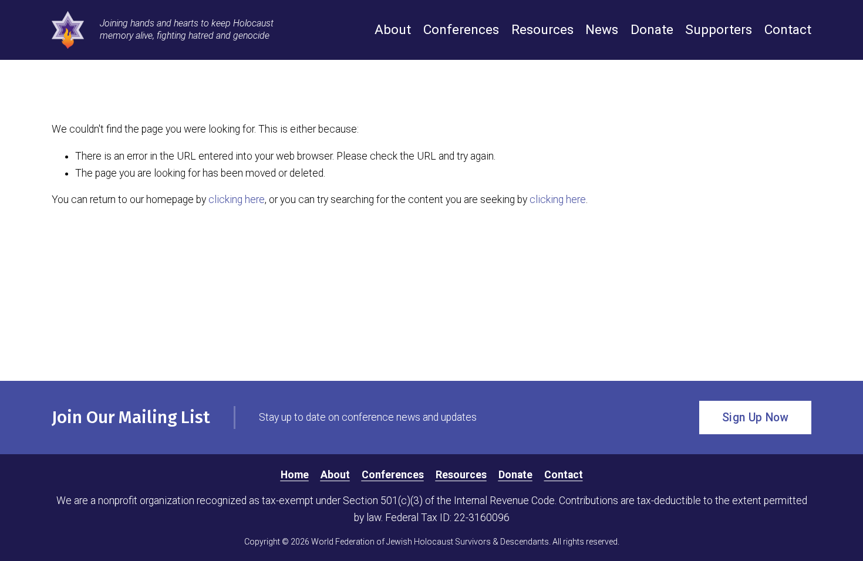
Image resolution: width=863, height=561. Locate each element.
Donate (652, 30)
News (601, 30)
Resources (542, 30)
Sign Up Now (755, 417)
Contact (787, 30)
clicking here (236, 199)
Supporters (718, 30)
